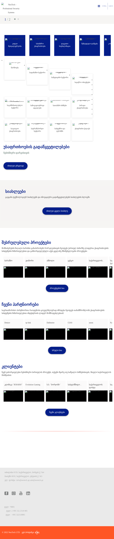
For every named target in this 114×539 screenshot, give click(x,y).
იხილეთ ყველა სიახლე (57, 211)
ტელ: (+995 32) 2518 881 (17, 511)
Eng (104, 6)
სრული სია (57, 350)
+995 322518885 (18, 515)
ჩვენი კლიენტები (57, 412)
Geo (111, 6)
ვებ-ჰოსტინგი (28, 532)
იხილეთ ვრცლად (15, 166)
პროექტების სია (57, 288)
